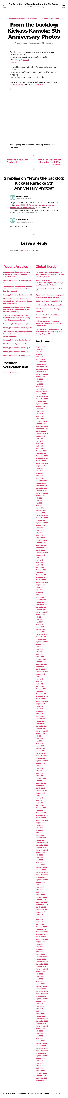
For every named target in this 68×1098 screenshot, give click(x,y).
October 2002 (41, 1053)
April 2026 (39, 357)
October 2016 (41, 639)
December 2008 (42, 872)
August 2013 (40, 733)
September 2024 (42, 404)
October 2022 (41, 461)
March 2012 (40, 776)
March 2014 (40, 716)
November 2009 (42, 845)
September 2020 (42, 523)
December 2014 (41, 694)
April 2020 (39, 535)
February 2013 (41, 748)
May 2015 (39, 681)
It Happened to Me (46, 18)
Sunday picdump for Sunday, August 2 (17, 328)
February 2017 (41, 629)
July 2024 (39, 409)
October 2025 (41, 372)
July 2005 (39, 974)
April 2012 (39, 773)
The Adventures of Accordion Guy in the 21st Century (34, 4)
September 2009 (42, 850)
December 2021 (41, 486)
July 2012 (39, 766)
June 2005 (39, 976)
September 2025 (42, 374)
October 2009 (41, 847)
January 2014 (41, 721)
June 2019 (39, 560)
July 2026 (39, 349)
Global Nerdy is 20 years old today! (49, 301)
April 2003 (39, 1038)
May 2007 (39, 919)
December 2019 (41, 545)
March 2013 (40, 746)
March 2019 (40, 567)
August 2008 (40, 882)
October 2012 (41, 758)
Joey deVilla (23, 43)
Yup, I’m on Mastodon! (11, 372)
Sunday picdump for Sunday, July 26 (17, 340)
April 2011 (39, 803)
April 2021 (39, 505)
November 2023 (42, 429)
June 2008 (40, 887)
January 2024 (41, 424)
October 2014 (41, 699)
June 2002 (39, 1063)
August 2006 (40, 942)
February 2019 (41, 570)
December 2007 (42, 902)
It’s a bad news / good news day (15, 344)
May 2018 (39, 592)
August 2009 (40, 852)
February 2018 (41, 600)
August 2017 (40, 614)
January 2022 (41, 483)
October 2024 (41, 401)
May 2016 (39, 652)
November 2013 (41, 726)
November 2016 (41, 637)
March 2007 (40, 924)
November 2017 (41, 607)
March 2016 (40, 657)
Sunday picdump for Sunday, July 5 (16, 355)
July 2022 (39, 468)
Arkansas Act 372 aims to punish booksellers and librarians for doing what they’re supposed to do (16, 318)
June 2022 (39, 471)
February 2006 (41, 957)
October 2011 (40, 788)
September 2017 (42, 612)
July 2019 (39, 557)
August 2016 (40, 644)
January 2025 (41, 394)
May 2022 (39, 473)
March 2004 (40, 1014)
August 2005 (40, 971)
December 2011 (41, 783)
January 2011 (40, 810)
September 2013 (42, 731)
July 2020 (39, 528)
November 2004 (42, 994)
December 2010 (41, 813)
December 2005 (42, 961)
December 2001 (41, 1078)
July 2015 (39, 676)
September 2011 (41, 790)
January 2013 (40, 751)
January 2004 (41, 1016)
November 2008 (42, 875)
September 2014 (42, 701)
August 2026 (40, 347)
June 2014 (39, 709)
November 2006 (42, 934)
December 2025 (42, 367)
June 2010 (39, 828)
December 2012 (41, 753)
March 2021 (40, 508)
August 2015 (40, 674)
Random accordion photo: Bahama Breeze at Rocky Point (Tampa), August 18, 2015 (16, 274)
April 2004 (39, 1011)
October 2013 (41, 728)
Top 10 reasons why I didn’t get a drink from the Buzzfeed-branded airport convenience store (17, 334)
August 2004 (40, 1001)
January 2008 (41, 900)
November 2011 (41, 786)
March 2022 (40, 478)
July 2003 (39, 1031)
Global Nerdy (46, 266)
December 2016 (41, 634)
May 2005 (39, 979)
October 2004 (41, 996)
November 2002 (42, 1051)
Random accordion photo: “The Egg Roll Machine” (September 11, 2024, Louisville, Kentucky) (16, 309)
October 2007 (41, 907)
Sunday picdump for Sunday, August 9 (17, 295)
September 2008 (42, 880)
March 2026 (40, 359)
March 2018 (40, 597)
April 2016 (39, 654)
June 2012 (39, 768)
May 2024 (39, 414)
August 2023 (40, 436)
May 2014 (39, 711)
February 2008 (41, 897)
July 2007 (39, 914)
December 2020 (42, 515)
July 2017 (39, 617)
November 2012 (41, 756)
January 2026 (41, 364)
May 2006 (39, 949)
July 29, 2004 (35, 43)
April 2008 (39, 892)
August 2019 (40, 555)
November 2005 (42, 964)
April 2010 (39, 833)
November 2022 (42, 458)
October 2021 (41, 491)
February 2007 (41, 927)
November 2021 (41, 488)
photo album (17, 84)
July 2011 (39, 795)
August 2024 (40, 406)
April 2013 (39, 743)
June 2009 (39, 857)
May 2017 (39, 622)
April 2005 (39, 981)
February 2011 (41, 808)
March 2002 (40, 1071)
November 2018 (42, 577)
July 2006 (39, 944)
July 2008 (39, 885)
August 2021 (40, 495)
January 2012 (40, 781)
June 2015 (39, 679)
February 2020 (41, 540)
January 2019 (40, 572)
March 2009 (40, 865)
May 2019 (39, 562)
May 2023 (39, 443)
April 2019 (39, 565)
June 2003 (39, 1033)
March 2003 (40, 1041)
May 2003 (39, 1036)
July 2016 (39, 647)
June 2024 (39, 411)
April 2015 (39, 684)
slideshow (39, 84)
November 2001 (42, 1080)
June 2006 (39, 947)
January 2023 (41, 453)
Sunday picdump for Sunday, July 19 (16, 348)
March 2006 (40, 954)
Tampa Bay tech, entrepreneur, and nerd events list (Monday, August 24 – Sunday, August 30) (50, 274)
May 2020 (39, 533)
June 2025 (39, 381)
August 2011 (40, 793)
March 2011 (40, 805)
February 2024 (41, 421)
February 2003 (41, 1043)
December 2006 (42, 932)
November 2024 (42, 399)
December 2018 (41, 575)
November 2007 (42, 904)
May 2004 (39, 1009)
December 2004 (42, 991)
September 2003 (42, 1026)
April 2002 (39, 1068)
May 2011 (39, 800)
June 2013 (39, 738)
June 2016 (39, 649)
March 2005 (40, 984)
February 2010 (41, 838)
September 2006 (42, 939)
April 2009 (39, 862)
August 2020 (40, 525)
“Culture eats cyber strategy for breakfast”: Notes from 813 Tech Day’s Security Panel (50, 323)
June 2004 (40, 1006)
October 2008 (41, 877)
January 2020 (41, 543)
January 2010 (41, 840)
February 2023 (41, 451)
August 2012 (40, 763)
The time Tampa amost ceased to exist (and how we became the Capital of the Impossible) (17, 301)
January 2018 (41, 602)
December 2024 (42, 396)
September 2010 (42, 820)
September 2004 (42, 999)
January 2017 (40, 632)
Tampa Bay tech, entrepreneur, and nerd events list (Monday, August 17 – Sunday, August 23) (49, 332)
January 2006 (41, 959)
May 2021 (39, 503)
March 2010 (40, 835)
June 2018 (39, 590)
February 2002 (41, 1073)
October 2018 (41, 580)
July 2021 (39, 498)
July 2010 (39, 825)
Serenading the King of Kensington (16, 324)
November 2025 (42, 369)
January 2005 (41, 989)
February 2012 (41, 778)
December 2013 (41, 724)
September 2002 (42, 1056)
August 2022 (40, 466)
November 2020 (42, 518)
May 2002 (39, 1066)
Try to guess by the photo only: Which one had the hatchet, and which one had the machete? (17, 289)
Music (57, 18)
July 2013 (39, 736)
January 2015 (40, 691)
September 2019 (42, 553)
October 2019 (41, 550)
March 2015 (40, 686)
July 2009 (39, 855)
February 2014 (41, 719)
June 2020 (39, 530)
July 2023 (39, 438)
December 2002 (42, 1048)
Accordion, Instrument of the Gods (23, 18)
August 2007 (40, 912)
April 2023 (39, 446)
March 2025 (40, 389)
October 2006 (41, 937)
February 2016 (41, 659)
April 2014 (39, 714)
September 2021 (42, 493)
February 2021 (41, 510)
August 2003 (40, 1028)
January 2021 (40, 513)
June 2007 (39, 917)
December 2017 (41, 605)
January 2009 (41, 870)
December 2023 (42, 426)
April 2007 (39, 922)
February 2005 (41, 986)
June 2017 (39, 619)
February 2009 (41, 867)
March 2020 (40, 538)
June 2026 (39, 352)
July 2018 (39, 587)
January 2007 (41, 929)
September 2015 (42, 671)
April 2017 (39, 624)
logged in (22, 250)
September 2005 (42, 969)
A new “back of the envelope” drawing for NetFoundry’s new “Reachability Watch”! (49, 283)
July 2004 (39, 1004)
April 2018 (39, 595)
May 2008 (39, 890)
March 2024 (40, 419)
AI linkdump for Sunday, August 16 (49, 305)
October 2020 (41, 520)
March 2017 (40, 627)
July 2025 (39, 379)
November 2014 (42, 696)
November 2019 (41, 548)
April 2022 (39, 476)
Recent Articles (15, 266)
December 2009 (42, 843)
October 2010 (41, 818)
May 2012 (39, 771)
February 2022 (41, 481)
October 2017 (41, 610)
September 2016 (42, 642)
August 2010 (40, 823)
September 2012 (42, 761)
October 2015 (41, 669)
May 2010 (39, 830)
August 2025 (40, 377)
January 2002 (41, 1076)
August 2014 (40, 704)
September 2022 (42, 463)
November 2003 (42, 1021)
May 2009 (39, 860)
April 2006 (39, 952)
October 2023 (41, 431)
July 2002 (39, 1061)
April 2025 (39, 386)
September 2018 (42, 582)
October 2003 (41, 1023)
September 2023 (42, 434)
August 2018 (40, 585)
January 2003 (41, 1046)
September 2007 (42, 909)
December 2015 (41, 664)
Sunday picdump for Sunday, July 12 (16, 352)
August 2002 (40, 1058)
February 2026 (41, 362)
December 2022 (42, 456)
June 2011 (39, 798)
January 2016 (40, 662)
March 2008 (40, 895)
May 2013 (39, 741)
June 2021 (39, 500)
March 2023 (40, 448)
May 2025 (39, 384)
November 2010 (42, 815)
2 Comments (49, 43)
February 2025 (41, 391)
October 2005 (41, 966)
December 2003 (42, 1019)
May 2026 (39, 354)
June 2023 (39, 441)
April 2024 (39, 416)
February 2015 (41, 689)
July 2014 (39, 706)
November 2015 (41, 667)
